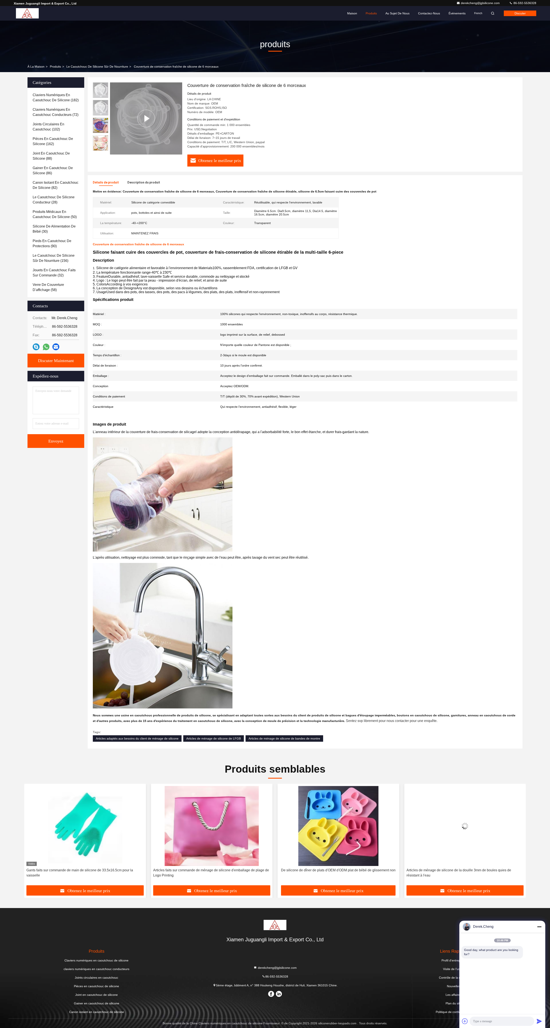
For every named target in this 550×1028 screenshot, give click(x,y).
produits (55, 66)
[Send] (539, 1021)
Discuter (520, 13)
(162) (53, 141)
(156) (54, 258)
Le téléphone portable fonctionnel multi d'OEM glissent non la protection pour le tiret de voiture (464, 872)
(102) (48, 126)
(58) (48, 287)
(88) (51, 156)
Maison (352, 13)
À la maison (36, 66)
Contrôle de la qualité (453, 977)
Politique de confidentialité (453, 1012)
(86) (53, 170)
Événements (457, 13)
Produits (371, 13)
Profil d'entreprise (453, 960)
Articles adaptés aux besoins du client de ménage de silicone (137, 738)
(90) (52, 243)
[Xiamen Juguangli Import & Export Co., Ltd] (27, 13)
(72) (55, 112)
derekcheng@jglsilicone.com (481, 3)
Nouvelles (453, 986)
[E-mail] (56, 347)
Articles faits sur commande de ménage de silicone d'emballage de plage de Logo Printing (84, 872)
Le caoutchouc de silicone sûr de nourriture (97, 66)
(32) (54, 272)
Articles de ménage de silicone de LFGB (213, 738)
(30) (54, 228)
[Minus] (539, 926)
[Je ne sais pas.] (36, 347)
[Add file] (465, 1021)
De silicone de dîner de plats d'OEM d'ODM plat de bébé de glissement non (211, 870)
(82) (55, 185)
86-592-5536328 (524, 3)
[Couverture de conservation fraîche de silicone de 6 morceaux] (146, 118)
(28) (54, 199)
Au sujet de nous (397, 13)
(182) (56, 97)
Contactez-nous (429, 13)
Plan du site (453, 1003)
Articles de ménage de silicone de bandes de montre (284, 738)
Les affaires (453, 994)
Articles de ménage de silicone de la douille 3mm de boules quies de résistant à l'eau (332, 872)
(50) (55, 214)
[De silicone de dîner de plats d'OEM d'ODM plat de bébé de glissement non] (211, 826)
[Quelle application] (46, 347)
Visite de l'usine (453, 969)
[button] (32, 836)
